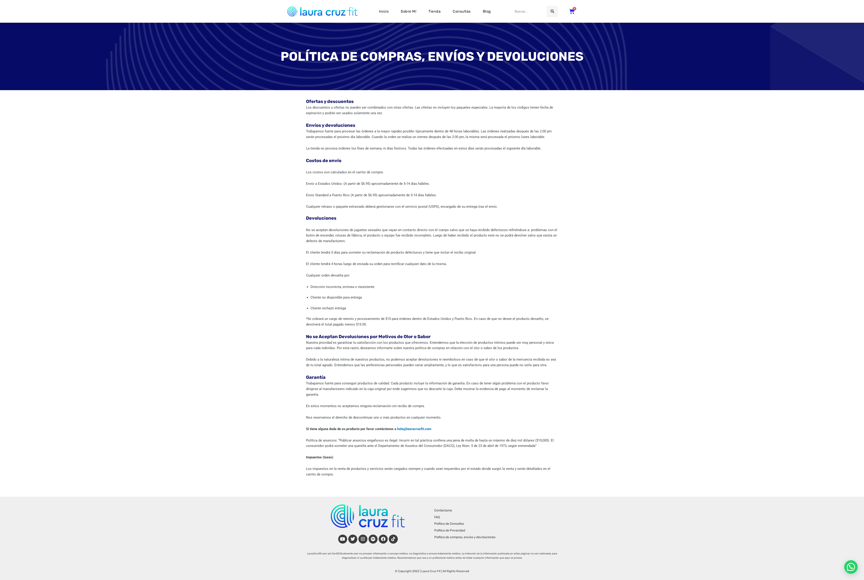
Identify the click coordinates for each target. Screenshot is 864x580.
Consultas (462, 11)
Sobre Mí (408, 11)
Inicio (384, 11)
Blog (487, 11)
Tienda (434, 11)
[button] (851, 567)
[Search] (552, 11)
